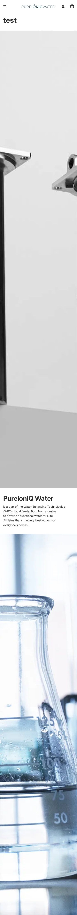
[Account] (63, 6)
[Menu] (4, 6)
